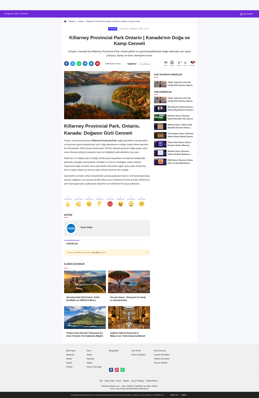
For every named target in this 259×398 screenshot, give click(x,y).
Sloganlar (70, 355)
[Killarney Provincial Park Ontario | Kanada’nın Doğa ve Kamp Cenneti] (107, 95)
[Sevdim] (89, 199)
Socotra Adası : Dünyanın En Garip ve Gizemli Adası (128, 298)
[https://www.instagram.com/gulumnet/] (117, 370)
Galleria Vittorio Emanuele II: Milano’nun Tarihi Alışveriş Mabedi (127, 334)
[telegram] (85, 63)
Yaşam (89, 363)
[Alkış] (78, 199)
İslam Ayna (70, 351)
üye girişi (95, 252)
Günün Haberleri (139, 355)
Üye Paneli (248, 14)
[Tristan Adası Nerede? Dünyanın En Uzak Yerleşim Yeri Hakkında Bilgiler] (85, 317)
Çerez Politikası (137, 381)
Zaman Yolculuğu (94, 367)
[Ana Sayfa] (65, 21)
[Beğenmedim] (99, 199)
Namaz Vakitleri (160, 363)
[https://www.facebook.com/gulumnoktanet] (111, 370)
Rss (101, 381)
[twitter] (72, 63)
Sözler (89, 355)
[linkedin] (91, 63)
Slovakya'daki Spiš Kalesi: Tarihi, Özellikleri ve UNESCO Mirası (83, 298)
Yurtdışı (81, 21)
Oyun (89, 351)
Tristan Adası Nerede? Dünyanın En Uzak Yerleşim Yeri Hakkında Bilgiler (84, 334)
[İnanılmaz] (131, 199)
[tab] (72, 243)
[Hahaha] (121, 199)
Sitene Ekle (109, 381)
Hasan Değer (87, 227)
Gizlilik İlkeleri (152, 381)
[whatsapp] (78, 63)
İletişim (126, 381)
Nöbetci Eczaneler (162, 359)
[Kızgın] (110, 199)
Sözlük (69, 359)
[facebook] (66, 63)
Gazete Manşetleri (162, 355)
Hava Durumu (160, 351)
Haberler (72, 21)
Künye (118, 381)
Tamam (183, 395)
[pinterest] (97, 63)
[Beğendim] (68, 199)
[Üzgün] (142, 199)
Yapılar (69, 363)
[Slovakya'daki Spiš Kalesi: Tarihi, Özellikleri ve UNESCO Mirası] (85, 282)
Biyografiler (114, 351)
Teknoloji (90, 359)
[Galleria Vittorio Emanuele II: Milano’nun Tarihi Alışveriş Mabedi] (129, 317)
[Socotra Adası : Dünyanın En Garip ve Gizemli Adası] (129, 282)
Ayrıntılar (174, 395)
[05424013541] (122, 370)
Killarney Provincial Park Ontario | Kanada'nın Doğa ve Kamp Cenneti (113, 21)
